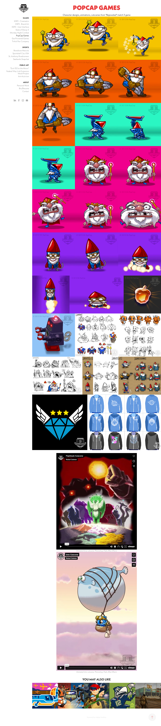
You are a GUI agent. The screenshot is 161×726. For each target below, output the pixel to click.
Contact (25, 91)
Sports (25, 47)
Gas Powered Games (20, 38)
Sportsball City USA (21, 53)
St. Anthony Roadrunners (19, 56)
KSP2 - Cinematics (21, 21)
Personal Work (23, 85)
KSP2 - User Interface (20, 27)
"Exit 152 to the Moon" (19, 68)
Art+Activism (23, 76)
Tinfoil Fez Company (20, 41)
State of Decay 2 (22, 29)
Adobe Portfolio (100, 717)
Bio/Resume (24, 88)
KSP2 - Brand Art (22, 24)
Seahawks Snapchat (21, 59)
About (26, 82)
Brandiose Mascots (21, 50)
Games (26, 18)
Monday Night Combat (19, 32)
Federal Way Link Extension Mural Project (17, 72)
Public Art (24, 65)
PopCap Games (22, 35)
